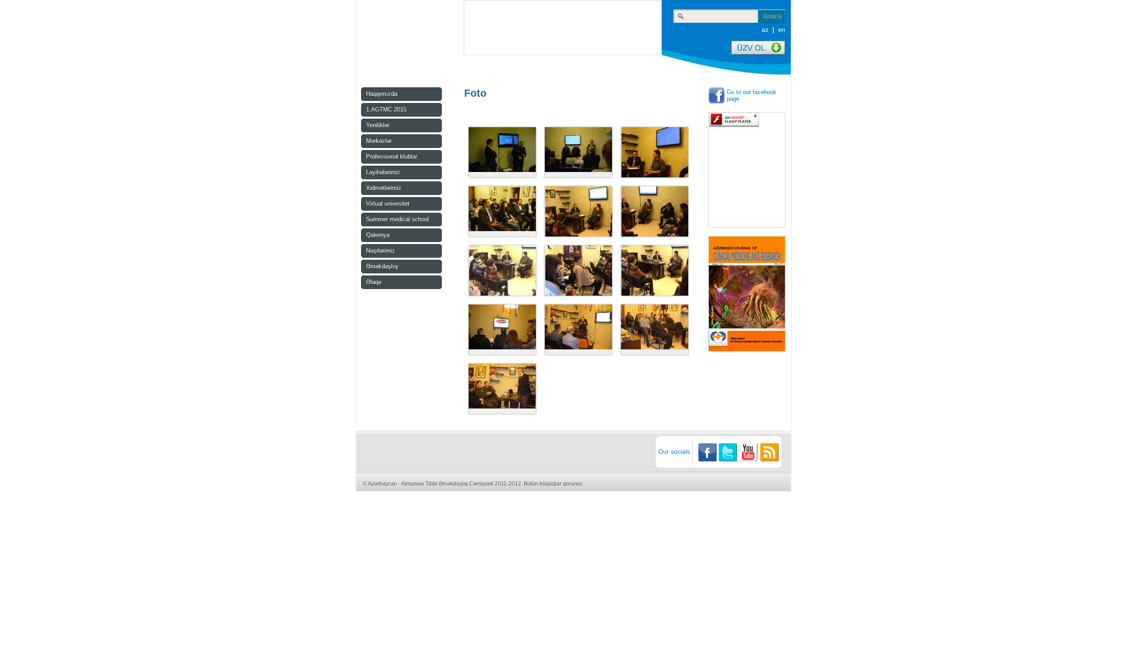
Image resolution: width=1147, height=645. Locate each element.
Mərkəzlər (379, 141)
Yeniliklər (377, 125)
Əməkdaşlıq (381, 266)
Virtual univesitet (388, 203)
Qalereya (377, 235)
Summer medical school (397, 219)
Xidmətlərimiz (383, 188)
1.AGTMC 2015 (386, 109)
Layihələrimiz (383, 172)
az (765, 29)
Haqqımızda (381, 93)
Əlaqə (373, 282)
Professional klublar (391, 156)
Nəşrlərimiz (380, 250)
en (781, 29)
